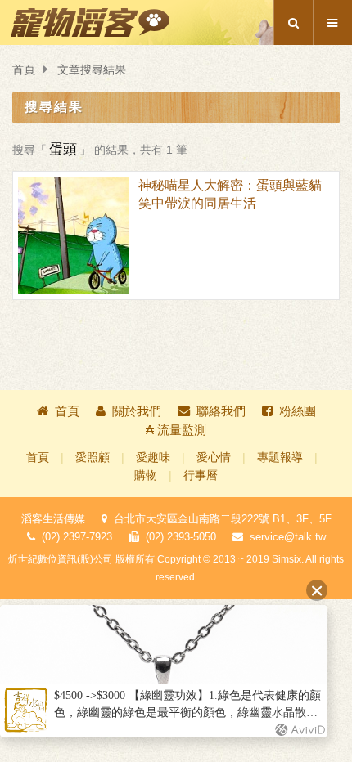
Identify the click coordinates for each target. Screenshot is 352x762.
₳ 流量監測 (176, 430)
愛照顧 (92, 457)
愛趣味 (153, 457)
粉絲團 (297, 411)
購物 (145, 475)
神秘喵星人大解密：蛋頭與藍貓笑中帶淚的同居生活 (230, 193)
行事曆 (200, 475)
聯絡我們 (221, 411)
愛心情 (213, 457)
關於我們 (136, 411)
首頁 (23, 70)
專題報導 (280, 457)
